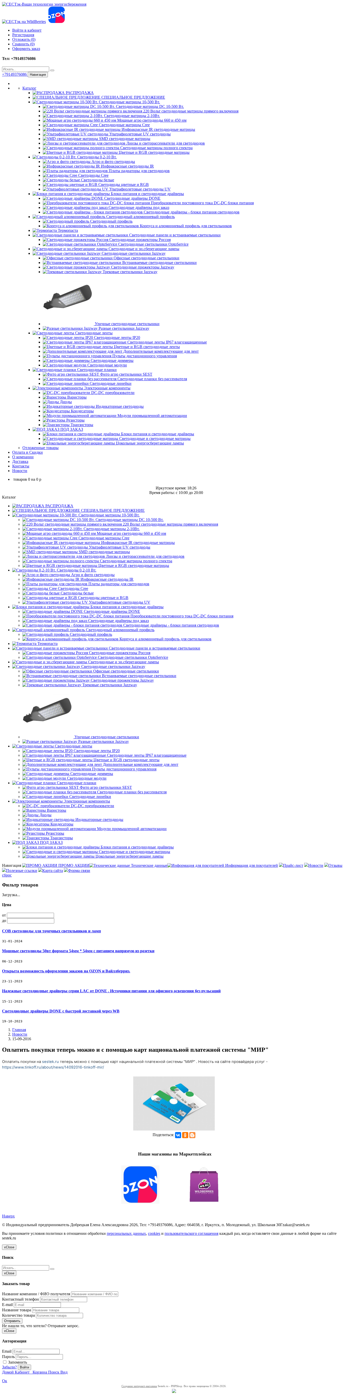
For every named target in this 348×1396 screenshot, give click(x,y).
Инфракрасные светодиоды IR (127, 166)
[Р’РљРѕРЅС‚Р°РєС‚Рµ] (178, 1135)
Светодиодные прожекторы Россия (139, 239)
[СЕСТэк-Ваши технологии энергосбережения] (44, 4)
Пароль (8, 1356)
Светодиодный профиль (110, 221)
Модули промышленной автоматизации (151, 415)
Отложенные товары (40, 448)
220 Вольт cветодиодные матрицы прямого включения (190, 111)
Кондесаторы (82, 411)
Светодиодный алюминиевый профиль (140, 216)
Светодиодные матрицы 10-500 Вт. (129, 102)
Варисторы (76, 397)
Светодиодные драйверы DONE (131, 198)
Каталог (29, 88)
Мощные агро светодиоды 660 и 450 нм (151, 120)
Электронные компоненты (106, 388)
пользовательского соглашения (191, 1233)
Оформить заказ (26, 48)
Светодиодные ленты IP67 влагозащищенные (166, 342)
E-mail (7, 1304)
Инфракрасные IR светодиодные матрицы (158, 129)
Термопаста (67, 230)
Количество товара (18, 1315)
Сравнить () (23, 44)
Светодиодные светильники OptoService (153, 244)
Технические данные (148, 865)
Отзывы (335, 865)
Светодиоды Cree (93, 175)
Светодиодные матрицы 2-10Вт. (131, 115)
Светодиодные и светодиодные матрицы (154, 438)
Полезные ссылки (21, 870)
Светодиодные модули (106, 365)
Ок (4, 1381)
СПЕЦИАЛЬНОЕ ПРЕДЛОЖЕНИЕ (132, 97)
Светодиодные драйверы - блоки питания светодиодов (191, 212)
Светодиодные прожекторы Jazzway (142, 267)
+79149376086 (15, 74)
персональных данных (126, 1233)
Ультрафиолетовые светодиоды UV (139, 189)
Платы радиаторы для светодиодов (139, 171)
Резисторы (75, 420)
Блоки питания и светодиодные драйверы (147, 194)
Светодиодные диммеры (111, 360)
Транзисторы (81, 425)
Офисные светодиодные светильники (146, 258)
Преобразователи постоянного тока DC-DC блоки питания (202, 203)
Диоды (65, 402)
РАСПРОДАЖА (79, 93)
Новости (19, 470)
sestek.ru (50, 1061)
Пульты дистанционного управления (144, 356)
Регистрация (23, 35)
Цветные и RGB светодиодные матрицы (154, 152)
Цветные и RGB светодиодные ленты (146, 347)
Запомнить (17, 1362)
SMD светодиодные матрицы (124, 138)
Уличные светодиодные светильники (126, 324)
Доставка (20, 461)
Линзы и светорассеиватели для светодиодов (165, 143)
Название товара (16, 1310)
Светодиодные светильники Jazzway (133, 253)
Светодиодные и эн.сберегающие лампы (143, 249)
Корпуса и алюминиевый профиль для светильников (185, 226)
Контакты (20, 466)
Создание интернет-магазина (139, 1386)
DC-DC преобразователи (112, 392)
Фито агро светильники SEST (125, 374)
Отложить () (23, 39)
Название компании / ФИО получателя (36, 1294)
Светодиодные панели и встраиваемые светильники (174, 235)
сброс (7, 875)
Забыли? (9, 1367)
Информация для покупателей (251, 865)
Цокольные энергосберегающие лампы (149, 443)
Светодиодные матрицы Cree (124, 125)
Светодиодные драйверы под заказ (138, 207)
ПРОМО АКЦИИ (73, 865)
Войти (24, 1367)
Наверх (8, 1216)
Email (6, 1351)
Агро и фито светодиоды (112, 161)
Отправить (12, 1321)
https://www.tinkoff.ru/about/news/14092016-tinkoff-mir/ (53, 1067)
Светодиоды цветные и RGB (123, 184)
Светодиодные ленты (93, 333)
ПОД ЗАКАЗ (71, 429)
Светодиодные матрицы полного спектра (156, 148)
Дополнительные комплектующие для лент (160, 351)
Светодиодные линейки (110, 383)
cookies (154, 1233)
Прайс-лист (293, 865)
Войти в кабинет (27, 30)
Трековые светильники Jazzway (129, 272)
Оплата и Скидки (27, 452)
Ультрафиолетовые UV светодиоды (139, 134)
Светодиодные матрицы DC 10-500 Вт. (149, 106)
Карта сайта (52, 870)
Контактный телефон (20, 1299)
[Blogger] (192, 1135)
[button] (174, 1185)
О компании (23, 457)
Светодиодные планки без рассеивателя (151, 379)
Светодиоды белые (97, 180)
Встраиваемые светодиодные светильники (159, 262)
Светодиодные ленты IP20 (116, 337)
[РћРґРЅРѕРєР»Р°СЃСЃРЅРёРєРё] (185, 1135)
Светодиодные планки (96, 369)
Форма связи (79, 870)
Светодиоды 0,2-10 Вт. (96, 157)
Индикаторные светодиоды (119, 406)
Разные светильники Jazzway (123, 328)
